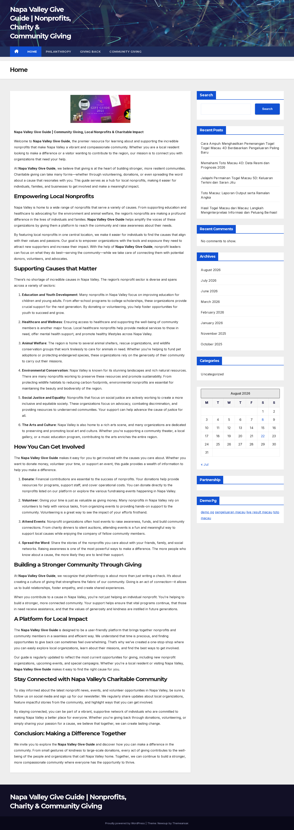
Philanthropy (58, 51)
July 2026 (208, 280)
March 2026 (210, 302)
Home (32, 51)
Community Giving (125, 51)
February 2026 (212, 312)
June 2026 (209, 291)
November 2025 (213, 334)
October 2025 (211, 344)
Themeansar (180, 823)
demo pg (207, 512)
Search (206, 95)
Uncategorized (212, 374)
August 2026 (211, 270)
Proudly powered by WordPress (125, 823)
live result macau (259, 512)
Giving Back (90, 51)
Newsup (163, 823)
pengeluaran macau (230, 512)
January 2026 (212, 323)
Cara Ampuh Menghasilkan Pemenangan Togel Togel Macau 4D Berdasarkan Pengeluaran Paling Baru (240, 148)
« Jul (204, 464)
